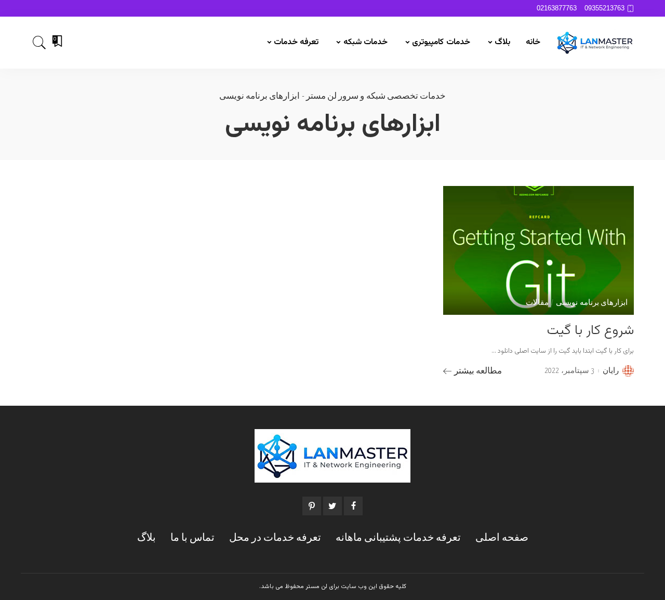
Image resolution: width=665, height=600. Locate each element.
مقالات (537, 303)
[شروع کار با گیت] (538, 250)
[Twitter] (332, 506)
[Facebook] (353, 506)
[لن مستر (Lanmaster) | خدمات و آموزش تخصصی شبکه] (595, 42)
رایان (611, 371)
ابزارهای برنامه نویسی (592, 303)
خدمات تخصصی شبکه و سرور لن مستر (376, 96)
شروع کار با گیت (590, 330)
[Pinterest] (311, 506)
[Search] (39, 43)
